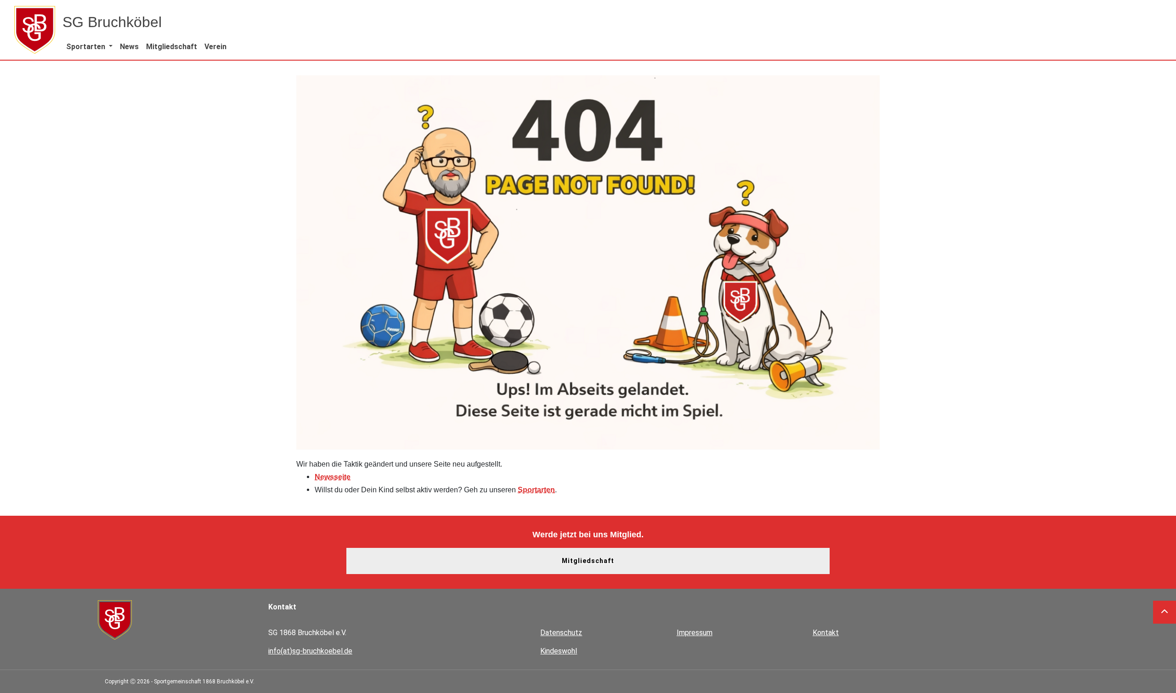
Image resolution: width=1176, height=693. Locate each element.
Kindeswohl (558, 651)
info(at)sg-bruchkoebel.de (310, 651)
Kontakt (826, 632)
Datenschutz (561, 632)
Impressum (694, 632)
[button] (89, 47)
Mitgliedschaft (588, 560)
